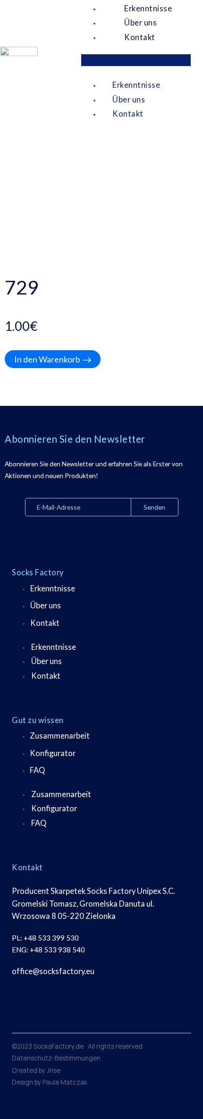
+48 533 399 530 (51, 938)
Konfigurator (53, 753)
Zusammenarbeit (60, 735)
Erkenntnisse (136, 84)
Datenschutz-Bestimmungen (56, 1057)
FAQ (37, 770)
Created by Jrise (36, 1070)
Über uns (45, 605)
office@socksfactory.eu (53, 971)
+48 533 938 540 (57, 949)
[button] (136, 60)
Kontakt (139, 37)
